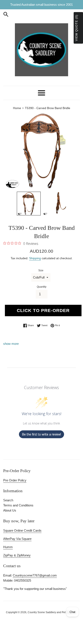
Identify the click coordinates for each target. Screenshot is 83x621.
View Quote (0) (76, 28)
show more (11, 343)
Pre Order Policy (14, 480)
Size (40, 270)
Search (8, 500)
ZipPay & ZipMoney (17, 555)
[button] (29, 203)
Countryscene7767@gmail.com (35, 575)
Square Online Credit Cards (22, 530)
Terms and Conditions (18, 505)
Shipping (35, 258)
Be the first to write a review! (41, 434)
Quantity (41, 286)
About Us (9, 510)
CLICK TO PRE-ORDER (43, 310)
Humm (8, 547)
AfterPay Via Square (17, 539)
